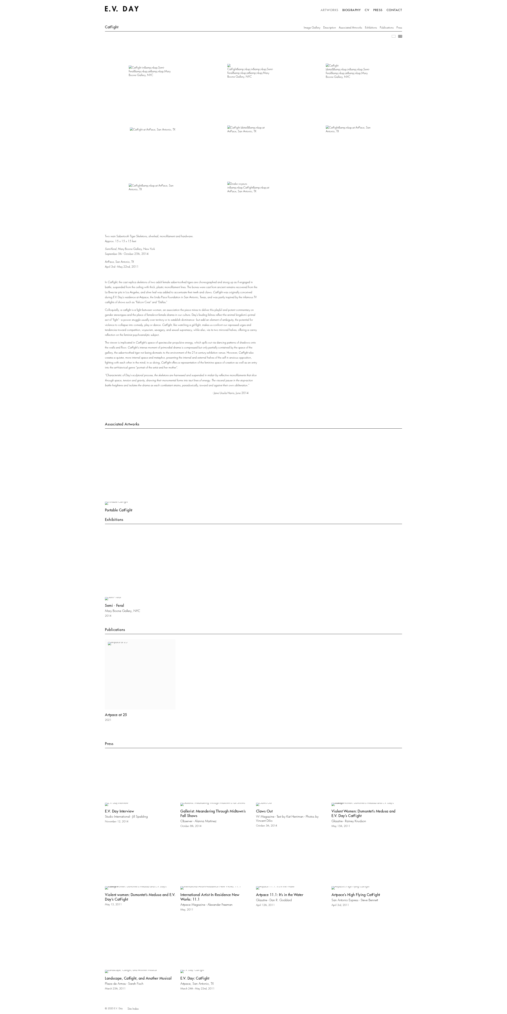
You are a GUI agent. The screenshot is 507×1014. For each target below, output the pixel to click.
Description (329, 27)
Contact (394, 10)
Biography (351, 10)
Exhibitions (371, 27)
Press (378, 10)
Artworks (329, 10)
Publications (387, 27)
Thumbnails (400, 36)
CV (367, 10)
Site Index (133, 1008)
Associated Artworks (350, 27)
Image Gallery (312, 27)
